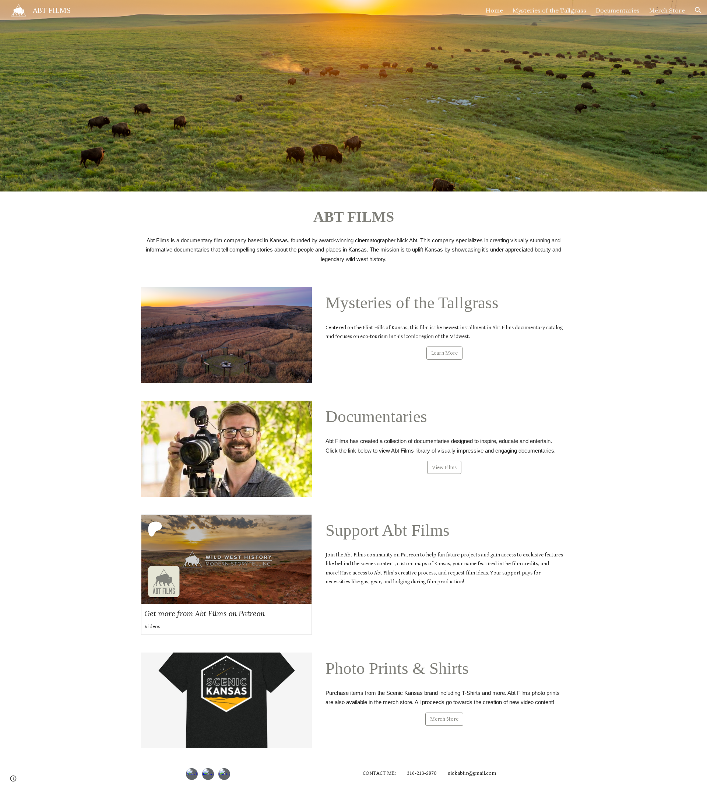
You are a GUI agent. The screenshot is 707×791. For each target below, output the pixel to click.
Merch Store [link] (667, 10)
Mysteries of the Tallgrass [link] (549, 10)
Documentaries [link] (618, 10)
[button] (698, 10)
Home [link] (494, 10)
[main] (353, 215)
